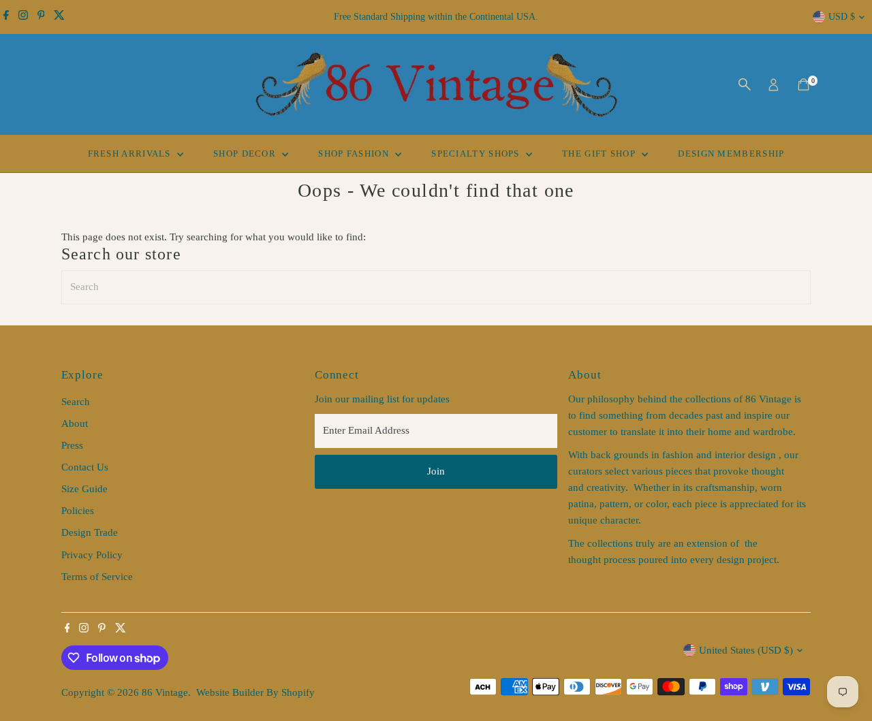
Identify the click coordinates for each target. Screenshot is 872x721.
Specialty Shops (477, 153)
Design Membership (731, 153)
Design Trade (89, 532)
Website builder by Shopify (255, 692)
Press (72, 445)
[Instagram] (23, 17)
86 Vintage (165, 692)
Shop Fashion (355, 153)
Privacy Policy (92, 554)
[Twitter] (59, 17)
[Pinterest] (41, 17)
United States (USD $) (746, 650)
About (74, 423)
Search (75, 401)
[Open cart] (803, 84)
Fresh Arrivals (131, 153)
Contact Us (84, 467)
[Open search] (744, 84)
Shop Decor (246, 153)
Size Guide (84, 488)
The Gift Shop (600, 153)
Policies (77, 510)
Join (436, 471)
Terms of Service (97, 576)
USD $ (841, 17)
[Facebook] (6, 17)
